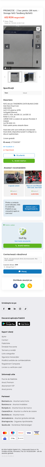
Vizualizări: (9, 147)
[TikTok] (26, 309)
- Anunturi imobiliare (14, 404)
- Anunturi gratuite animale (18, 418)
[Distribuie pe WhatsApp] (22, 285)
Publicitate (6, 343)
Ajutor (4, 337)
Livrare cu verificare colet (12, 367)
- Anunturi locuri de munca (17, 408)
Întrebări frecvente (9, 347)
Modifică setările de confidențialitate (16, 360)
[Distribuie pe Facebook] (15, 286)
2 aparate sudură (13, 186)
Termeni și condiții (9, 350)
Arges (6, 21)
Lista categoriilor (8, 354)
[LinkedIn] (15, 309)
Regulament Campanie (11, 364)
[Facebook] (4, 309)
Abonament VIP (8, 386)
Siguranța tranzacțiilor (10, 357)
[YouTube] (9, 309)
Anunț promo (7, 389)
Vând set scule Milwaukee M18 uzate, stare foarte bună (34, 187)
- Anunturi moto (13, 415)
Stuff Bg (22, 238)
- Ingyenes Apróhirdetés (17, 421)
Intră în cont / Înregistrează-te (31, 208)
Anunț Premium (8, 382)
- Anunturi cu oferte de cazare (19, 411)
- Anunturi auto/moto (15, 401)
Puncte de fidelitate (9, 379)
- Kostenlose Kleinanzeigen (17, 425)
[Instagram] (20, 309)
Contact (5, 340)
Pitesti (11, 21)
